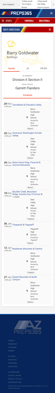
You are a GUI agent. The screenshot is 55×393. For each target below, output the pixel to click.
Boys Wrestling (11, 29)
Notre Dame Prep (20, 162)
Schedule (27, 95)
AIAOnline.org (14, 382)
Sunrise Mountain (21, 165)
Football (29, 20)
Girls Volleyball (8, 4)
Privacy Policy (15, 379)
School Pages (14, 375)
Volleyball (44, 20)
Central (38, 248)
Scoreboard (14, 372)
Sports (9, 20)
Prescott (34, 162)
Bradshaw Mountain (22, 248)
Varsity (11, 68)
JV (27, 68)
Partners (12, 363)
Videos (11, 341)
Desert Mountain (20, 277)
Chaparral (17, 224)
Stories (12, 356)
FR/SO (43, 68)
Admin (11, 351)
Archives (12, 360)
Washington (29, 133)
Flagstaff (29, 224)
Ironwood (17, 133)
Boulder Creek (19, 191)
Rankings (12, 344)
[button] (53, 4)
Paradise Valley (33, 104)
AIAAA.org (12, 366)
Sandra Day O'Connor (29, 194)
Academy (12, 347)
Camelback (18, 104)
